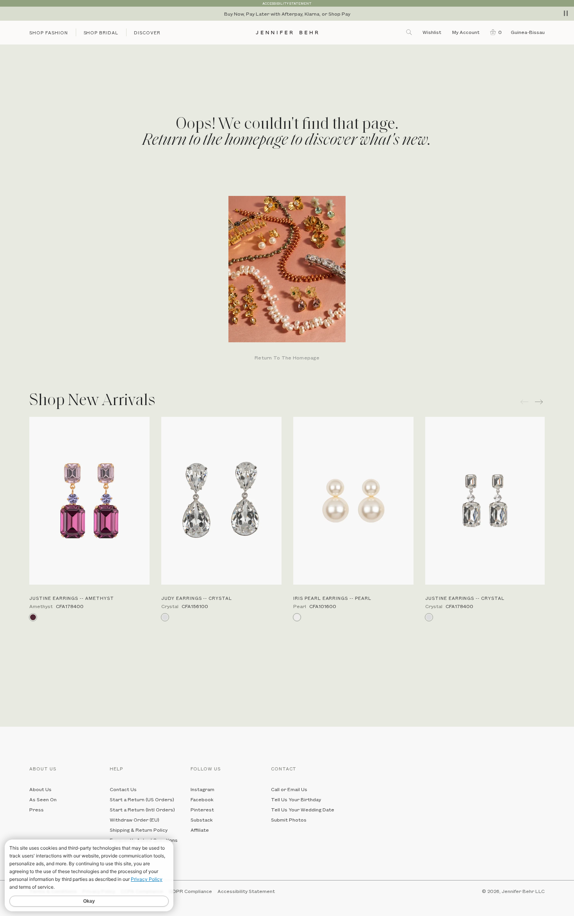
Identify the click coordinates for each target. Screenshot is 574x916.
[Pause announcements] (566, 13)
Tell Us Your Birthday (296, 799)
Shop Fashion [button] (48, 33)
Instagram (202, 789)
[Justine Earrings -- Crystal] (485, 501)
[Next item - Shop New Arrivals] (540, 401)
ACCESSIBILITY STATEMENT (287, 3)
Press (36, 809)
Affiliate (200, 830)
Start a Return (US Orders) (142, 799)
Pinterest (202, 809)
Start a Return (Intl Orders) (142, 809)
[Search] (409, 32)
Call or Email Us (289, 789)
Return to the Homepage (287, 358)
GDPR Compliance (190, 891)
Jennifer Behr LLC (523, 891)
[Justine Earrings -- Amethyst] (89, 501)
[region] (287, 14)
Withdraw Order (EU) (134, 819)
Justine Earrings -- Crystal (464, 598)
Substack (202, 819)
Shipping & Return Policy (139, 830)
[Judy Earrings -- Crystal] (221, 501)
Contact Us (123, 789)
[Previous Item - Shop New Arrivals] (524, 401)
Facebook (202, 799)
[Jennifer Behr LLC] (287, 32)
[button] (494, 32)
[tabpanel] (287, 279)
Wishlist (431, 32)
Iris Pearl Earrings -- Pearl (332, 598)
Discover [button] (147, 33)
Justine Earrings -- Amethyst (71, 598)
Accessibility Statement (246, 891)
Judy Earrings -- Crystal (196, 598)
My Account (466, 32)
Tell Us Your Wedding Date (302, 809)
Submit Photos (289, 819)
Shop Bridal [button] (101, 33)
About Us (40, 789)
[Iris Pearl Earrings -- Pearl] (353, 501)
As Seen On (43, 799)
